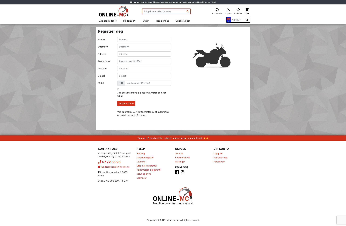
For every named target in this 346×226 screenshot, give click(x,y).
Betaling (141, 153)
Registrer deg (220, 157)
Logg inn (218, 153)
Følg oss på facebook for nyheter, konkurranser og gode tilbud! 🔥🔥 (173, 138)
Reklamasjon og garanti (149, 169)
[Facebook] (177, 173)
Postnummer (104, 61)
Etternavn (103, 46)
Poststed (102, 68)
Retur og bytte (144, 173)
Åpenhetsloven (182, 157)
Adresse (102, 54)
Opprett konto (126, 103)
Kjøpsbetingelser (145, 157)
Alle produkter (107, 20)
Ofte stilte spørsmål (147, 165)
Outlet (146, 20)
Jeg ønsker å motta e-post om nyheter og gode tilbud (141, 94)
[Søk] (187, 11)
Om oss (179, 153)
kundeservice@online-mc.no (115, 166)
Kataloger (180, 161)
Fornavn (102, 39)
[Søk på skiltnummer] (247, 19)
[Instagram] (182, 173)
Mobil (101, 83)
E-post (101, 75)
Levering (141, 161)
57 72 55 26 (111, 162)
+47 (121, 83)
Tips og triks (162, 20)
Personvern (219, 161)
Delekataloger (183, 20)
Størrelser (142, 177)
